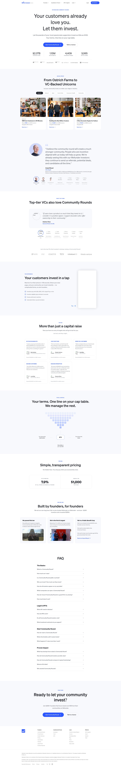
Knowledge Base (72, 736)
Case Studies (40, 739)
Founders (45, 3)
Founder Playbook (41, 745)
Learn (73, 3)
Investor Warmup (41, 736)
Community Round (41, 732)
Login (87, 3)
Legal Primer (40, 743)
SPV (54, 736)
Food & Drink (60, 93)
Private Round (40, 734)
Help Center (71, 743)
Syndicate (55, 732)
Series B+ (39, 93)
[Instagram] (49, 764)
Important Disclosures (26, 764)
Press (70, 739)
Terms (33, 764)
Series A (47, 93)
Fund (54, 734)
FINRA (55, 757)
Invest (86, 734)
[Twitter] (47, 764)
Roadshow (71, 741)
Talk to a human (71, 45)
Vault (86, 738)
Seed (53, 93)
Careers (70, 734)
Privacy (37, 764)
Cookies (42, 764)
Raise (31, 3)
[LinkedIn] (52, 764)
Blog (70, 738)
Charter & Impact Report (74, 732)
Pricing (39, 738)
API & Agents (67, 3)
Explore (86, 736)
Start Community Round (52, 45)
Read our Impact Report (83, 538)
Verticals (39, 741)
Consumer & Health (71, 93)
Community (81, 93)
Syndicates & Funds (55, 3)
